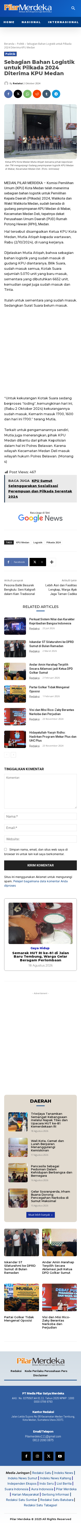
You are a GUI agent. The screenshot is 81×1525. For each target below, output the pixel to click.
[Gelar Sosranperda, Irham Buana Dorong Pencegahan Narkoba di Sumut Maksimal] (18, 1198)
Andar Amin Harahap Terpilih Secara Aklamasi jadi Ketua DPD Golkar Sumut (51, 668)
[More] (51, 562)
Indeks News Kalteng (55, 1478)
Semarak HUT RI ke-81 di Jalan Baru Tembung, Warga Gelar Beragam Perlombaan (40, 956)
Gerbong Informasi (55, 1494)
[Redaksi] (7, 83)
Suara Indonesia (16, 1489)
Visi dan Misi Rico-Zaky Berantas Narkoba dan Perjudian (56, 1322)
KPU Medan (22, 542)
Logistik (37, 542)
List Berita (64, 1483)
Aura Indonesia (42, 1489)
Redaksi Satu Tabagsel (40, 1505)
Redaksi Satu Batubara (56, 1500)
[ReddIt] (37, 94)
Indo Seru (46, 1483)
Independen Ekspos (22, 1483)
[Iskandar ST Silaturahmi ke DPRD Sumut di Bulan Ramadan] (15, 648)
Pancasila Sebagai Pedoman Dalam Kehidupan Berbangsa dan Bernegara (51, 1171)
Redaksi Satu (41, 1473)
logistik (35, 193)
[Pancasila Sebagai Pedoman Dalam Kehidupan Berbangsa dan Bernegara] (18, 1172)
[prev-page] (6, 754)
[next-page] (13, 754)
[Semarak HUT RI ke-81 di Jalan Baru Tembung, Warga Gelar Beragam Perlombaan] (40, 923)
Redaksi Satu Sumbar (22, 1500)
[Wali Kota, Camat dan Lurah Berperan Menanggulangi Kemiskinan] (18, 1147)
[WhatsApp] (27, 94)
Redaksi (18, 83)
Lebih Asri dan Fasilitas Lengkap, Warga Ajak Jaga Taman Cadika (61, 589)
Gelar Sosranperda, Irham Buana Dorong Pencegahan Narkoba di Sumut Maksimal (50, 1196)
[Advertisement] (40, 354)
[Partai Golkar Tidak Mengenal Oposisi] (15, 694)
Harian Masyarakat (25, 1494)
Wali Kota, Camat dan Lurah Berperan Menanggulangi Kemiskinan (47, 1145)
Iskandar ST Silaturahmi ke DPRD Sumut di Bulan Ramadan (20, 1267)
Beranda (9, 44)
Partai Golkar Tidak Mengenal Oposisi (19, 1319)
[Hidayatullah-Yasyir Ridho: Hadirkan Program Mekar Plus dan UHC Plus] (15, 739)
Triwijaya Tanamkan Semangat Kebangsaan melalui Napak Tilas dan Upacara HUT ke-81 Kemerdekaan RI (49, 1120)
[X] (18, 94)
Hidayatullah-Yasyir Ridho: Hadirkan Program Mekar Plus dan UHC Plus (52, 736)
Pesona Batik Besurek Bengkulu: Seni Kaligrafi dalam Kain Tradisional (19, 589)
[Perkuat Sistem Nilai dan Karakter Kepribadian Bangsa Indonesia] (15, 626)
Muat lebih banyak (39, 1214)
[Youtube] (60, 1456)
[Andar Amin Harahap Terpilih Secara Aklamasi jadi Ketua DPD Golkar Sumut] (15, 671)
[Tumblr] (46, 94)
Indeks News (63, 1473)
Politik (20, 44)
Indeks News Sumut (22, 1478)
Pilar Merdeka (66, 1489)
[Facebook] (8, 94)
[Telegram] (56, 94)
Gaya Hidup (40, 948)
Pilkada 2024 (53, 542)
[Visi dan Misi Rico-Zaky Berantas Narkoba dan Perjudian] (15, 716)
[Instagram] (37, 1456)
